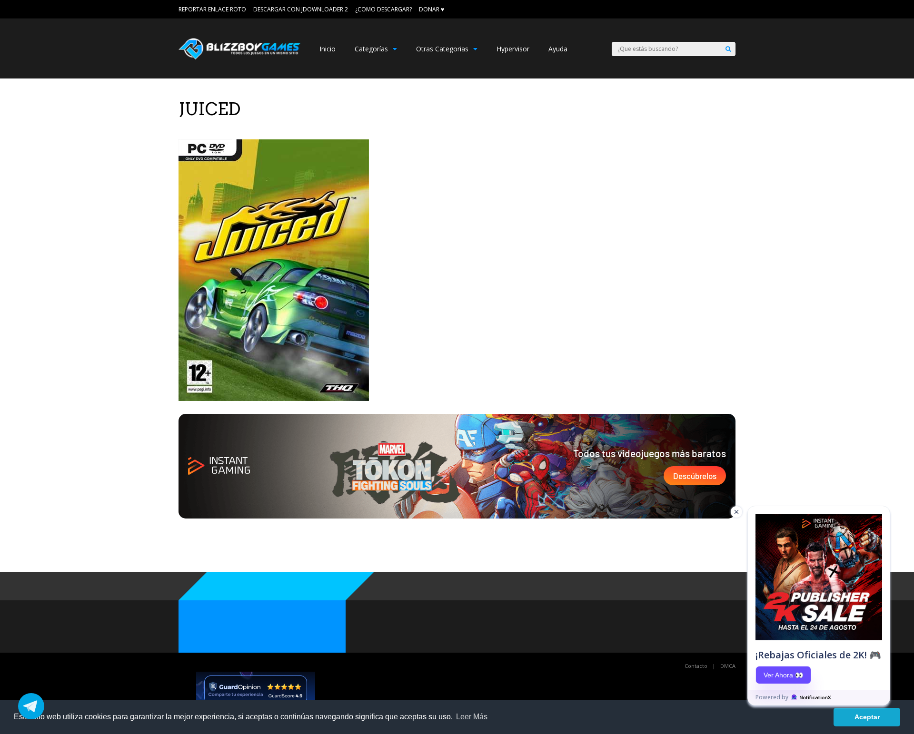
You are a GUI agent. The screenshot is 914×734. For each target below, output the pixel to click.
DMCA (727, 665)
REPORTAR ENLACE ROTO (212, 9)
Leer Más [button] (471, 717)
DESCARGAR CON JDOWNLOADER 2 (300, 9)
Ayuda (557, 48)
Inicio (327, 48)
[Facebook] (718, 9)
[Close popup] (736, 512)
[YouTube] (732, 9)
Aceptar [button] (867, 717)
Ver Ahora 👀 (783, 675)
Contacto (696, 665)
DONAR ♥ (431, 9)
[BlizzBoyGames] (239, 57)
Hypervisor (513, 48)
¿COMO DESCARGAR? (383, 9)
